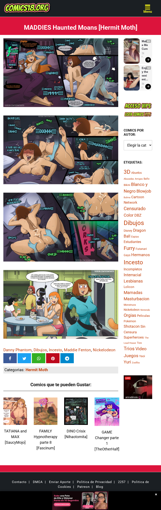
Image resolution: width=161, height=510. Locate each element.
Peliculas (143, 316)
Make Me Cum (145, 45)
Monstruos (130, 304)
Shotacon (132, 326)
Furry (129, 248)
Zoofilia (136, 362)
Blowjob (143, 191)
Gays (127, 255)
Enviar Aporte (60, 482)
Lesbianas (133, 281)
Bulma (127, 197)
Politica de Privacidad (94, 482)
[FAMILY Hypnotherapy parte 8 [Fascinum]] (45, 422)
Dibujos (40, 350)
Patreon (83, 487)
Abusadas (129, 179)
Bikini (127, 185)
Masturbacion (136, 298)
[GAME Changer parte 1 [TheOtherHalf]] (107, 423)
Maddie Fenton (77, 350)
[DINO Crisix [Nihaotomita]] (76, 422)
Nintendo (145, 310)
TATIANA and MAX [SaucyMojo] (15, 437)
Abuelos (136, 172)
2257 (122, 482)
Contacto (19, 482)
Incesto (55, 350)
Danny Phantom (17, 350)
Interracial (132, 274)
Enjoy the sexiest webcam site (145, 73)
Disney (128, 230)
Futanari (141, 249)
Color (129, 215)
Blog (99, 487)
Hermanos (140, 254)
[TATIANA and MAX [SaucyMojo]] (15, 422)
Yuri (127, 361)
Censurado (135, 208)
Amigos (139, 179)
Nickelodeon (104, 350)
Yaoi (142, 356)
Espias (135, 236)
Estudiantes (132, 242)
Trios (129, 349)
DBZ (138, 215)
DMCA (38, 482)
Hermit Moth (37, 369)
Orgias (130, 315)
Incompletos (133, 269)
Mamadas (133, 292)
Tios (139, 342)
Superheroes (134, 337)
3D (127, 172)
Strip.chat (143, 55)
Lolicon (129, 287)
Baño (146, 178)
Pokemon (130, 321)
